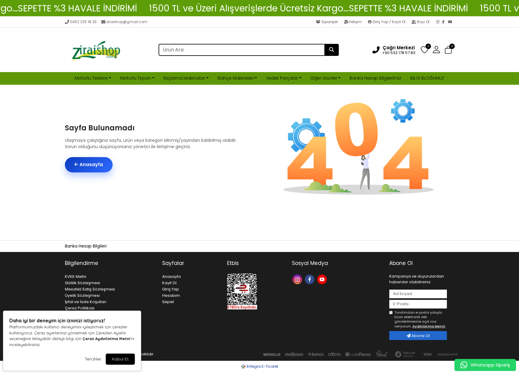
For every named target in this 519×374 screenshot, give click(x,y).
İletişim (355, 21)
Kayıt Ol (169, 283)
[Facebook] (445, 22)
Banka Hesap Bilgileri (86, 246)
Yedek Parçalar (282, 78)
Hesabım (171, 295)
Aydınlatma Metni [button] (428, 326)
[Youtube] (323, 279)
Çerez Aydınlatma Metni (106, 338)
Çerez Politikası (80, 308)
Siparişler (329, 21)
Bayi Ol (423, 21)
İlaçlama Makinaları (184, 78)
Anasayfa (90, 164)
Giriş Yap (170, 289)
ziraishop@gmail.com (126, 21)
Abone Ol (420, 336)
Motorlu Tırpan (135, 78)
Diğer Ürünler (324, 78)
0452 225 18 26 (83, 21)
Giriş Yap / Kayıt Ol (389, 21)
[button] (448, 50)
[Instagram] (439, 22)
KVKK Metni (75, 276)
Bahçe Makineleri (236, 78)
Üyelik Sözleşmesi (82, 295)
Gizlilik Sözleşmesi (82, 283)
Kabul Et (120, 359)
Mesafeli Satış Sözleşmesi (90, 289)
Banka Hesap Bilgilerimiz (375, 78)
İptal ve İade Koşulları (85, 302)
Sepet (168, 302)
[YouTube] (451, 22)
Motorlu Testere (91, 78)
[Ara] (331, 50)
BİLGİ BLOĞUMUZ (427, 78)
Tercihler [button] (93, 359)
